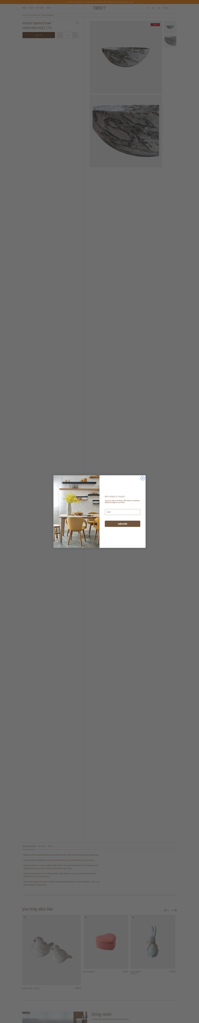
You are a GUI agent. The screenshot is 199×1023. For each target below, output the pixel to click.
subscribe (122, 523)
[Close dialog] (143, 478)
